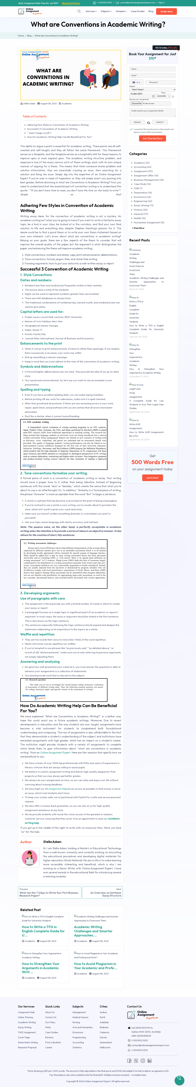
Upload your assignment (139, 99)
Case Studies (137, 11)
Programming (79, 1037)
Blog (151, 11)
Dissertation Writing (28, 1042)
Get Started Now (152, 138)
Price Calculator (53, 1042)
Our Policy (50, 1022)
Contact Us (50, 1017)
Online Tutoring (25, 1017)
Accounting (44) (142, 166)
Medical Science (80, 1017)
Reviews (49, 1037)
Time (163, 93)
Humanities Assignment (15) (149, 222)
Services (90, 11)
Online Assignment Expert (55, 752)
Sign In (161, 2)
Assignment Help (57, 788)
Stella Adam (29, 103)
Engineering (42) (143, 201)
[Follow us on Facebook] (129, 1060)
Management (79, 1012)
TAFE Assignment (27, 1032)
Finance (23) (140, 209)
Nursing (76, 1022)
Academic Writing (27, 1022)
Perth (102, 1017)
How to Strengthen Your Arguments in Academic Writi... (40, 968)
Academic (66, 103)
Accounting (78, 1042)
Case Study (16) (142, 183)
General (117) (141, 213)
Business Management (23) (149, 179)
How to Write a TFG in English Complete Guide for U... (43, 931)
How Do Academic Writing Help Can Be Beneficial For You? (59, 136)
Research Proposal (27, 1047)
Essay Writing (24, 1027)
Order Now (166, 11)
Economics (77, 1032)
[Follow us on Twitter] (136, 1060)
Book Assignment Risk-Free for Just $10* (49, 3)
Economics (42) (142, 196)
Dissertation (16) (143, 192)
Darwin (103, 1037)
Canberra (104, 1032)
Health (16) (139, 218)
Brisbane (104, 1027)
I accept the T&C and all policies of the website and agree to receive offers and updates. (154, 129)
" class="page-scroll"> (39, 132)
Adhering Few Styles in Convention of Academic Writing (58, 124)
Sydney (103, 1012)
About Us (50, 1012)
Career (48, 1047)
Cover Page (24, 1037)
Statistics (77, 1047)
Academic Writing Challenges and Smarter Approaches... (93, 931)
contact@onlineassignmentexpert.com (137, 2)
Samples (120, 11)
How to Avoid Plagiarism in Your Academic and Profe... (95, 966)
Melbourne (105, 1047)
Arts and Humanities (82, 1027)
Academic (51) (141, 162)
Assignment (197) (143, 171)
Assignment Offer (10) (146, 175)
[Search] (79, 11)
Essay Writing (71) (143, 205)
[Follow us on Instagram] (142, 1060)
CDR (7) (138, 188)
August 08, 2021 (48, 103)
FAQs (48, 1027)
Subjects (105, 11)
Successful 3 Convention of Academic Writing (52, 128)
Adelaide (104, 1022)
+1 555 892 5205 (104, 2)
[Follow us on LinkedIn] (149, 1060)
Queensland (106, 1042)
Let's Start (153, 477)
